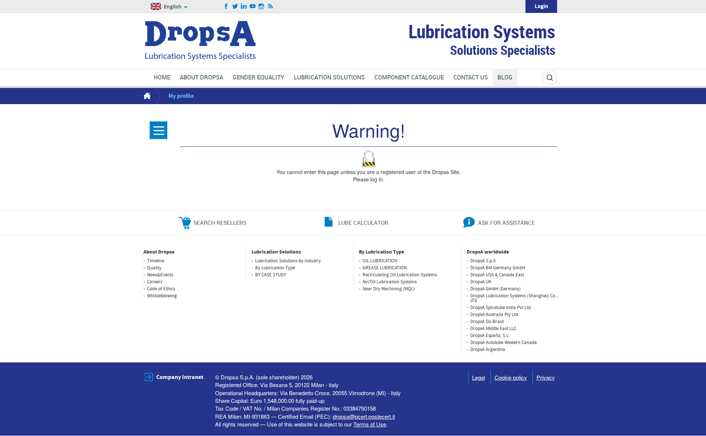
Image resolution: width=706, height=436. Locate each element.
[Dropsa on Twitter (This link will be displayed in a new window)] (235, 6)
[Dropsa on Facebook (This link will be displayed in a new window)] (226, 6)
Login (541, 6)
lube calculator (363, 222)
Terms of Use (369, 424)
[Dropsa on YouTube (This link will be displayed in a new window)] (253, 6)
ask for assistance (506, 222)
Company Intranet (179, 377)
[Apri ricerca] (549, 77)
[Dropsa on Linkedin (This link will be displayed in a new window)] (244, 6)
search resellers (219, 222)
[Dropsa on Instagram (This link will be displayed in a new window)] (261, 6)
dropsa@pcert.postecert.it (364, 416)
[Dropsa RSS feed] (270, 6)
